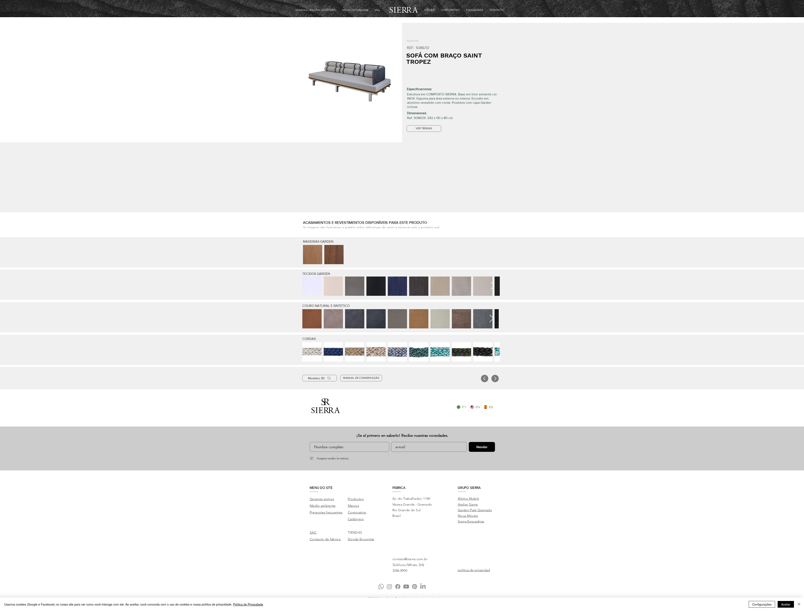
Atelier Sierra (468, 504)
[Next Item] (492, 286)
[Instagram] (389, 586)
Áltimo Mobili (468, 499)
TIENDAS (355, 532)
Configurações (762, 604)
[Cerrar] (798, 604)
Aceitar (785, 604)
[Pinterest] (414, 586)
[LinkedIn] (423, 586)
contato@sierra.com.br (410, 559)
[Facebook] (397, 586)
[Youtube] (406, 586)
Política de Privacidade (248, 604)
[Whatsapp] (381, 586)
